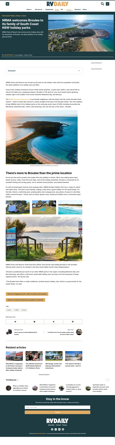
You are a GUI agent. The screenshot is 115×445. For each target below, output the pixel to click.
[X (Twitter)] (34, 321)
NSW (16, 310)
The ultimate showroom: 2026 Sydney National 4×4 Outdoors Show (34, 366)
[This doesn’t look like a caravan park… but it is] (73, 356)
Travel (68, 9)
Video (85, 9)
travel (24, 310)
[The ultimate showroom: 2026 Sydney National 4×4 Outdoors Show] (34, 356)
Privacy (64, 425)
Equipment (49, 9)
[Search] (102, 3)
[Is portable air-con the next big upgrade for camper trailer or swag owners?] (61, 388)
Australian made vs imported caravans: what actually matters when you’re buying (101, 388)
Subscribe (51, 425)
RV (62, 9)
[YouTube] (59, 429)
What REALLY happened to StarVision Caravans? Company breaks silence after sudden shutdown (48, 388)
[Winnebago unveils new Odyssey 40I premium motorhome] (54, 356)
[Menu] (107, 4)
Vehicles (77, 9)
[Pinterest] (53, 321)
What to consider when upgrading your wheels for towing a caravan (20, 388)
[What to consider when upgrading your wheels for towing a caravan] (8, 388)
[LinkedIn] (72, 321)
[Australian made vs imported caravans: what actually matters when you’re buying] (88, 388)
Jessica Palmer (8, 55)
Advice (29, 9)
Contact (58, 425)
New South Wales (8, 16)
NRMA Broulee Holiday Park (19, 99)
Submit (57, 412)
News (57, 9)
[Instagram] (56, 429)
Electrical (38, 9)
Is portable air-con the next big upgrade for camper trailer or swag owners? (73, 388)
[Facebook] (15, 321)
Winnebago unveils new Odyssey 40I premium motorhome (53, 366)
